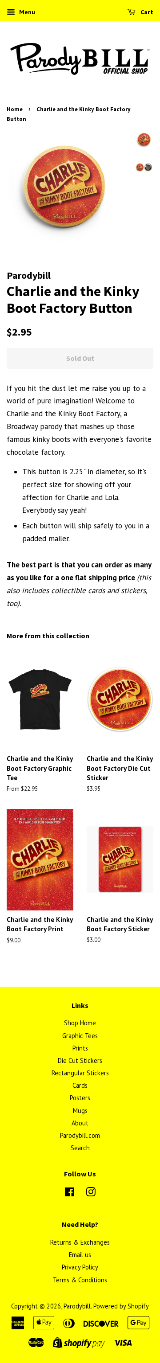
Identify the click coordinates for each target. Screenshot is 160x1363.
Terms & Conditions (80, 1280)
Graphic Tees (80, 1035)
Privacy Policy (80, 1267)
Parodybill (77, 1306)
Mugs (80, 1110)
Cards (80, 1085)
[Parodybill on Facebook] (69, 1193)
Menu (26, 12)
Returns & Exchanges (80, 1242)
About (80, 1123)
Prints (80, 1048)
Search (80, 1148)
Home (15, 109)
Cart (146, 12)
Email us (80, 1254)
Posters (80, 1098)
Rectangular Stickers (80, 1073)
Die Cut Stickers (80, 1060)
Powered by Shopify (121, 1306)
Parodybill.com (80, 1135)
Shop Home (80, 1023)
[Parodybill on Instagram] (91, 1193)
